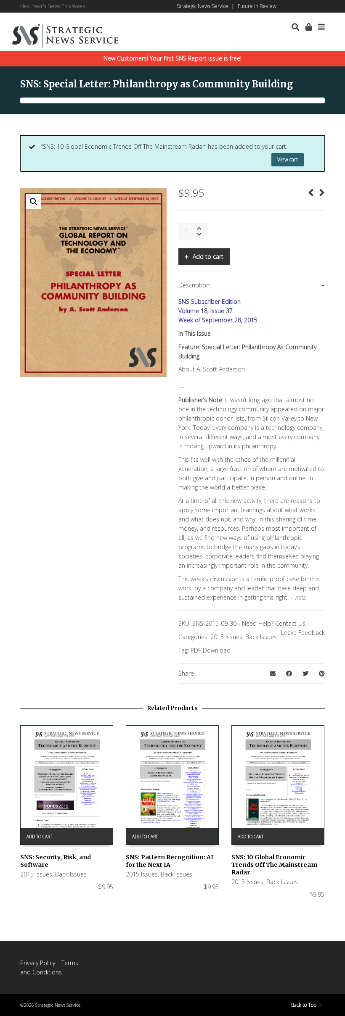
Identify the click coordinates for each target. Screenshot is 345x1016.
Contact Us (290, 623)
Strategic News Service (202, 6)
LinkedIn (300, 6)
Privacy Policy (37, 963)
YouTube (324, 6)
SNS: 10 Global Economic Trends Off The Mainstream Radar (274, 864)
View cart (287, 159)
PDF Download (211, 650)
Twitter (312, 6)
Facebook (287, 6)
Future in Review (257, 6)
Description (194, 285)
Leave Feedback (303, 633)
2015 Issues (226, 637)
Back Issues (261, 637)
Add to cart (208, 257)
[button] (33, 201)
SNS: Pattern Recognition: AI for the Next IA (169, 861)
